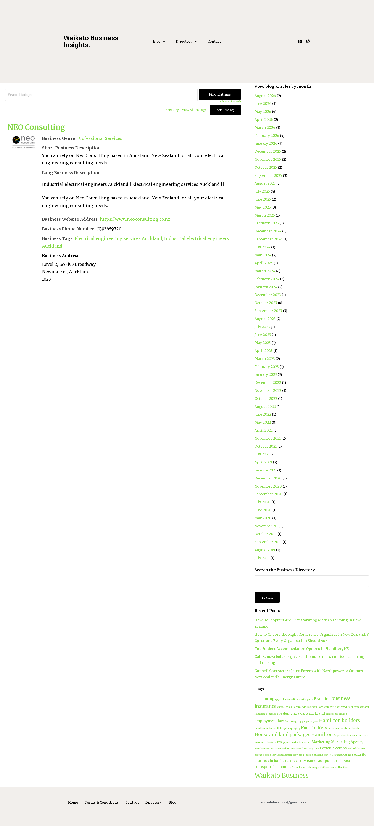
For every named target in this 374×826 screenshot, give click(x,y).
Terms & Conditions (102, 802)
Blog (157, 41)
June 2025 (263, 199)
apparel (279, 699)
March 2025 (265, 215)
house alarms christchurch (343, 728)
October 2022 (266, 398)
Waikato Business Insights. (91, 41)
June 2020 (263, 510)
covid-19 (345, 707)
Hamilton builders (339, 720)
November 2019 (268, 526)
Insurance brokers (265, 742)
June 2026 (263, 103)
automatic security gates (299, 699)
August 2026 (265, 96)
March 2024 (265, 271)
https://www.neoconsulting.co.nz (135, 219)
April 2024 (264, 263)
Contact (214, 41)
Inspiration (340, 735)
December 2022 (268, 382)
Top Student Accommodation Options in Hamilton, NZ (302, 648)
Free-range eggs (295, 721)
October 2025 (266, 167)
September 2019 (268, 542)
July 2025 (262, 191)
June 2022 (263, 414)
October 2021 (266, 446)
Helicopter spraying (288, 728)
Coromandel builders (305, 707)
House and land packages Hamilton (294, 734)
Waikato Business (282, 775)
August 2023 (265, 319)
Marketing (321, 742)
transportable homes (273, 766)
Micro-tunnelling (280, 748)
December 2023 (268, 295)
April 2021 (263, 462)
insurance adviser (357, 735)
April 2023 (263, 350)
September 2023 (268, 311)
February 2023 (267, 366)
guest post (312, 721)
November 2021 (268, 438)
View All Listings (194, 110)
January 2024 (266, 287)
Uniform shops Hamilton (334, 767)
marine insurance (301, 742)
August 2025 (265, 183)
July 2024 (262, 247)
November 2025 (268, 159)
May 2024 (263, 255)
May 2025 (263, 207)
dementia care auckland (304, 713)
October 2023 (266, 303)
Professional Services (99, 138)
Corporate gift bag (329, 707)
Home (73, 802)
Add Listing (225, 110)
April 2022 (264, 430)
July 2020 (263, 502)
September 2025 (268, 175)
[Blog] (308, 41)
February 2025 (267, 223)
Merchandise (262, 748)
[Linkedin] (300, 41)
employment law (269, 721)
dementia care (274, 714)
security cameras (307, 760)
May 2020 (263, 518)
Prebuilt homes (356, 748)
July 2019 (262, 558)
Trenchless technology (305, 767)
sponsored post (336, 760)
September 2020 (269, 494)
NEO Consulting (36, 127)
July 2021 (262, 454)
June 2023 (263, 334)
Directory (184, 41)
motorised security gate (305, 748)
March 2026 (265, 127)
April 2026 (264, 119)
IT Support (283, 742)
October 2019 (266, 534)
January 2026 (266, 143)
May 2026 (263, 111)
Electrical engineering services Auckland (118, 238)
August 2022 (265, 406)
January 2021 (265, 470)
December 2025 (268, 151)
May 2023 (263, 342)
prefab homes (263, 754)
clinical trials (284, 707)
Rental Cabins (343, 754)
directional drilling (336, 714)
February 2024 (267, 279)
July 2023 (262, 327)
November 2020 (268, 486)
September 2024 (268, 239)
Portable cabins (333, 748)
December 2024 (268, 231)
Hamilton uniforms (265, 728)
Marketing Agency (347, 742)
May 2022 (263, 422)
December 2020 (268, 478)
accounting (264, 698)
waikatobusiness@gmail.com (283, 802)
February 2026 (267, 135)
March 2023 (265, 358)
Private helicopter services (287, 754)
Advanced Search (230, 101)
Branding (322, 698)
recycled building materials (319, 754)
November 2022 (268, 390)
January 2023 (266, 374)
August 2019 (265, 550)
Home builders (314, 728)
